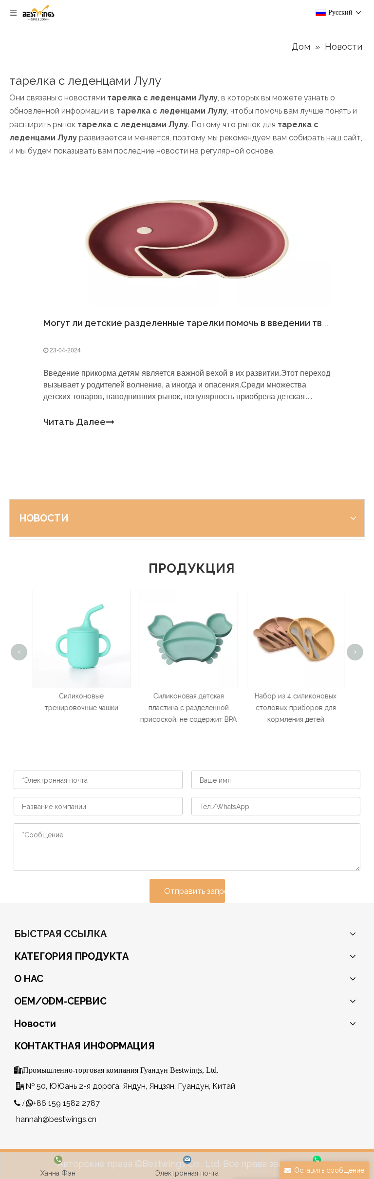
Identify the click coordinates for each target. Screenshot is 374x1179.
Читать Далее (74, 422)
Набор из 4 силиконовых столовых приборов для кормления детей (294, 707)
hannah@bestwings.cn (56, 1119)
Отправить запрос (194, 891)
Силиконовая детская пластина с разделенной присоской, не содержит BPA (187, 707)
